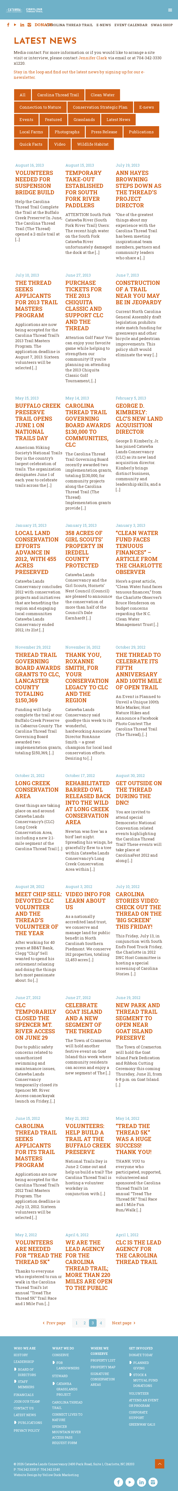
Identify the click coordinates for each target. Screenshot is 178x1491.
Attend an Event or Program (144, 1403)
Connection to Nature (40, 107)
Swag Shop (162, 25)
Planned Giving (141, 1365)
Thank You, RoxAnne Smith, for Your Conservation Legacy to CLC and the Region (87, 677)
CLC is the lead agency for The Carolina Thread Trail (138, 1252)
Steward (60, 1376)
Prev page (56, 1322)
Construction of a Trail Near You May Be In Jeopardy (139, 292)
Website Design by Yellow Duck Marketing (46, 1475)
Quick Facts (31, 144)
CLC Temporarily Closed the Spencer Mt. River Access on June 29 (35, 1021)
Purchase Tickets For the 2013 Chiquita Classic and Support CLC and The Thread (84, 305)
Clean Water (103, 94)
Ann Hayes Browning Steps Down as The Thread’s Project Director (138, 189)
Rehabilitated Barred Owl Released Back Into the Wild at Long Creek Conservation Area (88, 803)
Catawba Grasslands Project (66, 1389)
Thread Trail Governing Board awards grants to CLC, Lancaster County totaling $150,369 (37, 677)
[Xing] (37, 25)
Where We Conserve (100, 1351)
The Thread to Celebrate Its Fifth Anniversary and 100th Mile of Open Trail (139, 671)
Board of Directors (27, 1372)
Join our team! (27, 1401)
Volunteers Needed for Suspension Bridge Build (34, 182)
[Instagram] (29, 25)
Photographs (67, 131)
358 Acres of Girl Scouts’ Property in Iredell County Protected (84, 549)
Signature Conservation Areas (103, 1379)
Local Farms (31, 131)
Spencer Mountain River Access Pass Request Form (66, 1435)
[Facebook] (8, 25)
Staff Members (26, 1384)
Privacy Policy (27, 1430)
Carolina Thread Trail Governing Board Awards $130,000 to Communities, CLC (87, 425)
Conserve (60, 1355)
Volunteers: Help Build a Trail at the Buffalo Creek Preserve (88, 1139)
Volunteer (139, 1393)
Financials (24, 1395)
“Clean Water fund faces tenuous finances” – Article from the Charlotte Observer (139, 552)
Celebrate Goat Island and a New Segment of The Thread (83, 1018)
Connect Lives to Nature (67, 1417)
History (21, 1355)
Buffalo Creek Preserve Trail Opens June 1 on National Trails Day (38, 422)
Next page (122, 1322)
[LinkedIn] (22, 25)
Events (26, 119)
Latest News (118, 119)
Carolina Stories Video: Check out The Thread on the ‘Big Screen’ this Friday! (139, 910)
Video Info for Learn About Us (87, 901)
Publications (141, 131)
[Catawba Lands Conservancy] (24, 9)
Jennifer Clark (92, 57)
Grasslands (84, 119)
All (23, 94)
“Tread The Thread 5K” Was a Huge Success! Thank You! (134, 1139)
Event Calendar (130, 25)
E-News (103, 25)
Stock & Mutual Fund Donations (145, 1380)
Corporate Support (138, 1415)
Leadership (24, 1362)
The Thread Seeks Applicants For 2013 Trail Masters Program (36, 299)
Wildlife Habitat (93, 144)
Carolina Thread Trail (69, 25)
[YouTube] (15, 25)
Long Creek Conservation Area (37, 790)
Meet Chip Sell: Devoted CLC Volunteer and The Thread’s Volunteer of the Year (38, 914)
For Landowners (67, 1365)
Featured (53, 119)
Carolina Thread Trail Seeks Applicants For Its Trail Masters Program (36, 1145)
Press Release (104, 131)
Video (59, 144)
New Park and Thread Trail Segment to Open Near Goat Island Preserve (138, 1021)
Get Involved (141, 1348)
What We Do (63, 1348)
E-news (146, 107)
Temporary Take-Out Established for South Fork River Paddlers (84, 189)
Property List (103, 1360)
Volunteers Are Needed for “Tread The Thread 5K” (38, 1252)
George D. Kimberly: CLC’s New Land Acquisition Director (139, 418)
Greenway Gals (142, 1424)
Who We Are (25, 1348)
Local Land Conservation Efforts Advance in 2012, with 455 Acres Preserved (37, 552)
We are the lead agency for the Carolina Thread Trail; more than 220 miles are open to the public (88, 1265)
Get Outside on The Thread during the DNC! (139, 793)
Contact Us (24, 1408)
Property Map (103, 1367)
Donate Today (141, 1355)
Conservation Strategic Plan (100, 107)
